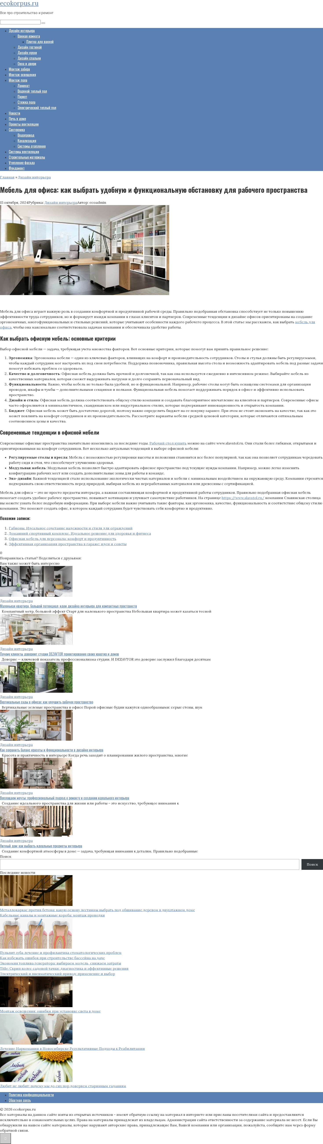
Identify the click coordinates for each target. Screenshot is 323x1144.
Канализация (27, 140)
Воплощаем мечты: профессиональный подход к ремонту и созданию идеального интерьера (64, 798)
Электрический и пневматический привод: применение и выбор (57, 973)
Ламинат (24, 85)
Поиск (5, 856)
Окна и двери (27, 63)
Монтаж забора (19, 69)
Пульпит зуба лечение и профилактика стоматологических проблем (61, 952)
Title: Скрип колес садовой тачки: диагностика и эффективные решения (64, 968)
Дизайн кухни (27, 52)
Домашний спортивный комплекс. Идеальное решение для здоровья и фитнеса (80, 533)
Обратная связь (20, 1100)
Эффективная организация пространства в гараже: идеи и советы (68, 544)
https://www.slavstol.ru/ (243, 498)
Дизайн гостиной (30, 47)
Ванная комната (29, 36)
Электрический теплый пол (37, 107)
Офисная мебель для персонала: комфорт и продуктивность (62, 538)
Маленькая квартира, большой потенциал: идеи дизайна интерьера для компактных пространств (68, 606)
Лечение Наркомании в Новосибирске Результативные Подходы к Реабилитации (72, 1048)
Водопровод (26, 135)
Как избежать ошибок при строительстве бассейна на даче (52, 958)
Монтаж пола (18, 80)
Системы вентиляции (24, 151)
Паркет (22, 96)
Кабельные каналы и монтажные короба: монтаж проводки (52, 915)
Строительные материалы (27, 157)
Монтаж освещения (22, 74)
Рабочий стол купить (168, 443)
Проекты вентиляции (24, 124)
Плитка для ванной (40, 41)
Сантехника (17, 129)
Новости (14, 113)
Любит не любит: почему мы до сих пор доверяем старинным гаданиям (63, 1086)
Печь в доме (17, 118)
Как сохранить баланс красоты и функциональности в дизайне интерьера (51, 750)
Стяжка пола (26, 102)
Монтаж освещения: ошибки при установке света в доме (50, 1011)
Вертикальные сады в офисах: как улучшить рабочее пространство (46, 702)
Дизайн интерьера (22, 30)
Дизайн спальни (29, 58)
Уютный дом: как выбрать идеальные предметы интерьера (41, 845)
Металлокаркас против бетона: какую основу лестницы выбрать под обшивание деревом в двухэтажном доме (97, 910)
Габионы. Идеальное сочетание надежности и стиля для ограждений (70, 528)
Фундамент (17, 168)
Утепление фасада (22, 162)
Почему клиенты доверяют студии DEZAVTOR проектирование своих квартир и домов (59, 654)
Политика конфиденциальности (31, 1094)
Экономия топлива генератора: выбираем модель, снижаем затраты (60, 963)
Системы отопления (32, 146)
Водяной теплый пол (32, 91)
